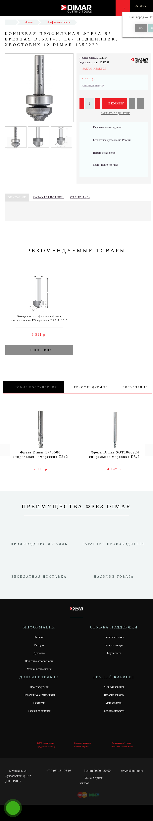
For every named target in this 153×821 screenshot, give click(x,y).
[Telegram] (126, 778)
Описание (17, 197)
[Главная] (10, 22)
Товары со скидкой (39, 710)
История (39, 645)
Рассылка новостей (114, 710)
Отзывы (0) (80, 197)
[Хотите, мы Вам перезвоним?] (13, 808)
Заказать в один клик (115, 113)
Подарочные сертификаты (39, 694)
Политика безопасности (39, 661)
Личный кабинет (114, 686)
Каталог (39, 637)
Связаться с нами (114, 637)
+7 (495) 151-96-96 (58, 770)
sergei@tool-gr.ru (132, 770)
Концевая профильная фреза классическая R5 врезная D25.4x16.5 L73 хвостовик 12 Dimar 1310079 (39, 320)
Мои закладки (113, 702)
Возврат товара (114, 645)
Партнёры (39, 702)
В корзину (116, 103)
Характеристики (48, 197)
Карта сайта (114, 653)
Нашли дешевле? (92, 85)
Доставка (39, 653)
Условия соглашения (39, 669)
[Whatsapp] (119, 777)
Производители (39, 686)
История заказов (114, 694)
